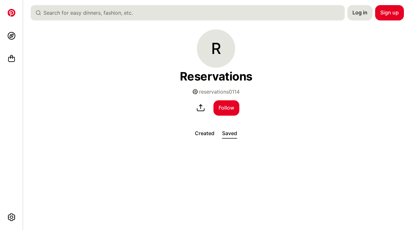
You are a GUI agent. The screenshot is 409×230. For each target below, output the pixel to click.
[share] (200, 108)
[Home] (11, 12)
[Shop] (11, 58)
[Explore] (11, 35)
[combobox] (190, 12)
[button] (216, 48)
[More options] (11, 217)
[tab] (204, 133)
